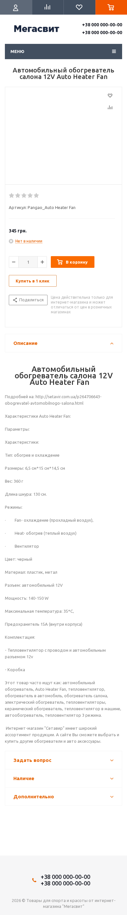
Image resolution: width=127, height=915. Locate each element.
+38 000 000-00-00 (102, 24)
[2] (18, 195)
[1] (12, 195)
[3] (24, 195)
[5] (37, 195)
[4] (30, 195)
